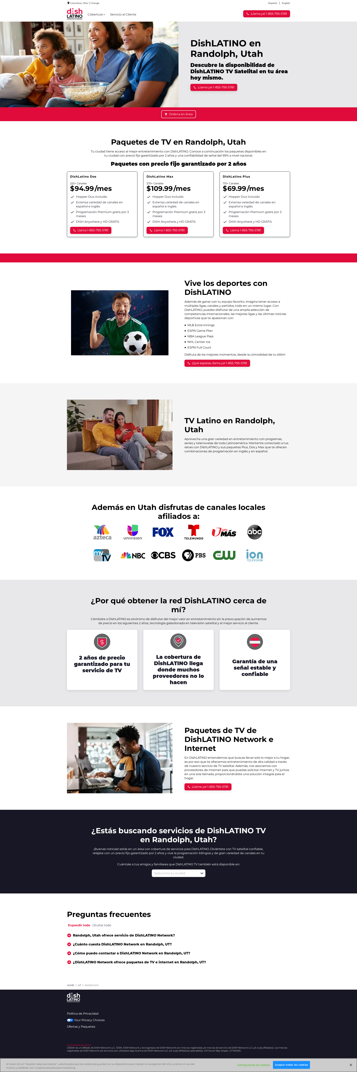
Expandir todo (79, 925)
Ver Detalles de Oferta (79, 1044)
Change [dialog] (95, 3)
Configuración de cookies (253, 1064)
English (286, 3)
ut (79, 985)
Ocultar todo (101, 925)
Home (70, 985)
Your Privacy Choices (89, 1020)
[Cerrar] (351, 1065)
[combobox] (174, 873)
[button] (202, 873)
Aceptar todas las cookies (291, 1064)
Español (272, 3)
